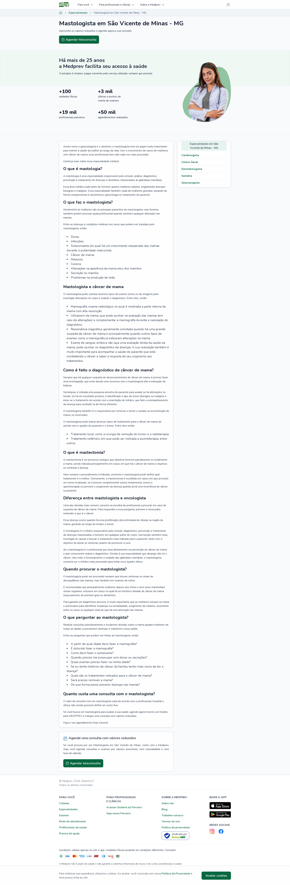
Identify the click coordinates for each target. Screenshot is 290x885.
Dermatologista (191, 169)
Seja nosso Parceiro (118, 813)
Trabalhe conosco (172, 815)
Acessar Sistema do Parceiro (124, 807)
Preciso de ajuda (69, 833)
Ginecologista (190, 183)
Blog (164, 809)
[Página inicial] (60, 12)
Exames (64, 815)
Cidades (64, 803)
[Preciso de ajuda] (228, 4)
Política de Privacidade (176, 873)
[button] (85, 4)
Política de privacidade (176, 827)
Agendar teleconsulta (81, 40)
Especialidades (78, 13)
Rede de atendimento (72, 821)
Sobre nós (168, 803)
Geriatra (186, 176)
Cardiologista (190, 155)
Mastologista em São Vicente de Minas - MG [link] (120, 13)
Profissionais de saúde (73, 827)
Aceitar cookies (216, 876)
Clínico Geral (189, 162)
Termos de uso (171, 821)
